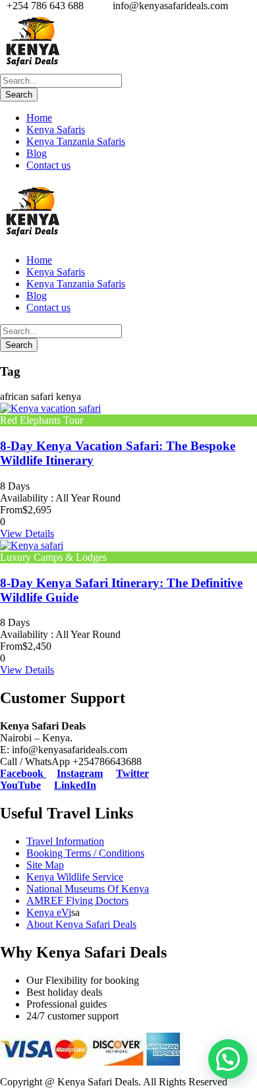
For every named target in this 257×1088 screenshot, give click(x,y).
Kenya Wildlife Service (74, 876)
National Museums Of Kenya (87, 888)
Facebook (23, 773)
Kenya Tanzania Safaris (75, 141)
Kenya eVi (48, 912)
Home (39, 117)
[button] (228, 1059)
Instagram (80, 773)
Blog (36, 153)
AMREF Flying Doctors (77, 900)
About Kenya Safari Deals (81, 924)
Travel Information (65, 841)
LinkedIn (75, 785)
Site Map (45, 865)
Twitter (132, 773)
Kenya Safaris (55, 129)
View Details (27, 533)
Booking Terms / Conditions (85, 853)
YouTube (20, 785)
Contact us (48, 165)
